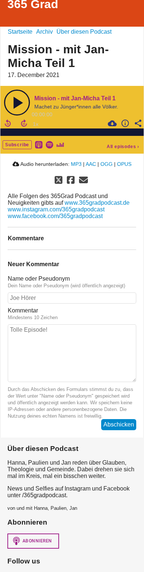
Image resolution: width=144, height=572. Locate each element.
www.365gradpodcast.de (97, 203)
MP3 (76, 164)
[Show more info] (124, 123)
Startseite (20, 32)
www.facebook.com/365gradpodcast (55, 216)
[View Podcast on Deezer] (60, 144)
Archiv (44, 32)
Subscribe (17, 144)
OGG (106, 164)
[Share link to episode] (137, 123)
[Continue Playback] (17, 103)
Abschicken (118, 424)
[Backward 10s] (7, 123)
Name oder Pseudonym (39, 278)
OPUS (124, 164)
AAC (91, 164)
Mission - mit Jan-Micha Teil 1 (75, 98)
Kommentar (23, 310)
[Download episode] (111, 123)
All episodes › (123, 146)
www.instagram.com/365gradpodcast (56, 209)
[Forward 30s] (24, 123)
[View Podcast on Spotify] (49, 144)
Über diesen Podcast (84, 32)
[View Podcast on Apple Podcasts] (38, 144)
